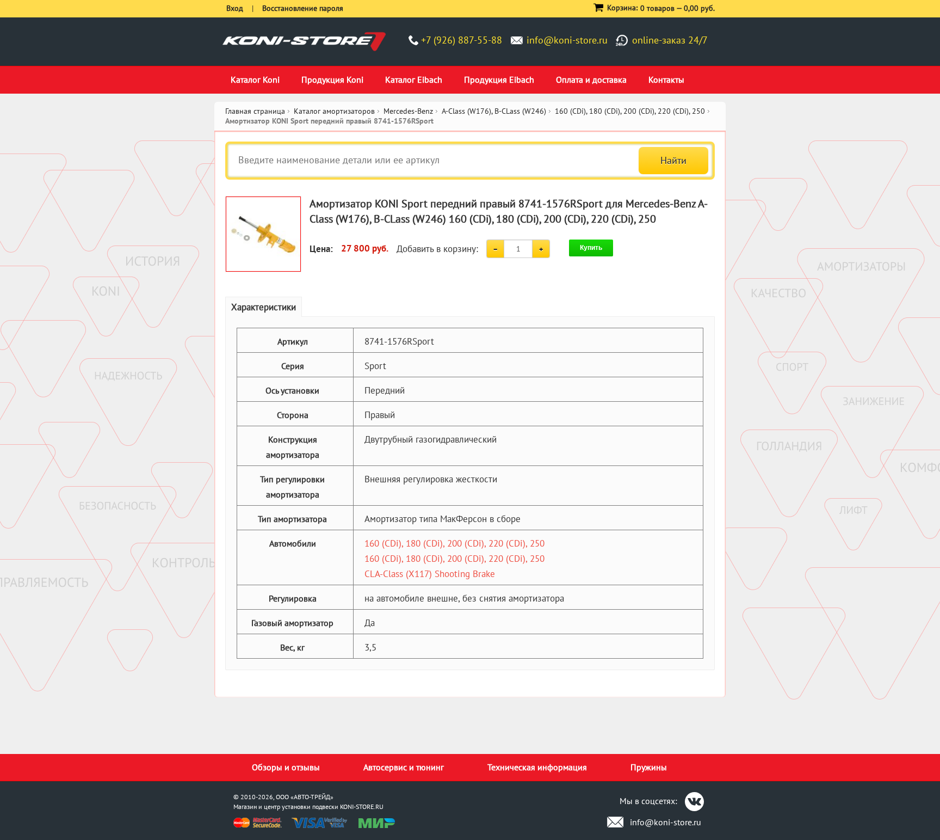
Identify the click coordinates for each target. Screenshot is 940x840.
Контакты (666, 79)
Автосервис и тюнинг (403, 767)
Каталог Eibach (413, 79)
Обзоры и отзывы (286, 767)
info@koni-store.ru (567, 40)
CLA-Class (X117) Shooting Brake (429, 574)
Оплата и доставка (591, 79)
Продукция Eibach (499, 79)
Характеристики (263, 307)
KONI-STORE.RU (362, 806)
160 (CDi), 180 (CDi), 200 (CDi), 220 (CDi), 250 (454, 543)
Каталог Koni (255, 79)
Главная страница (255, 111)
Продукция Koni (332, 79)
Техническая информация (537, 767)
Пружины (648, 767)
